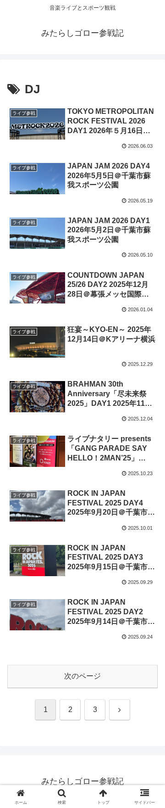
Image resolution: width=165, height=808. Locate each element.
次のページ (82, 676)
